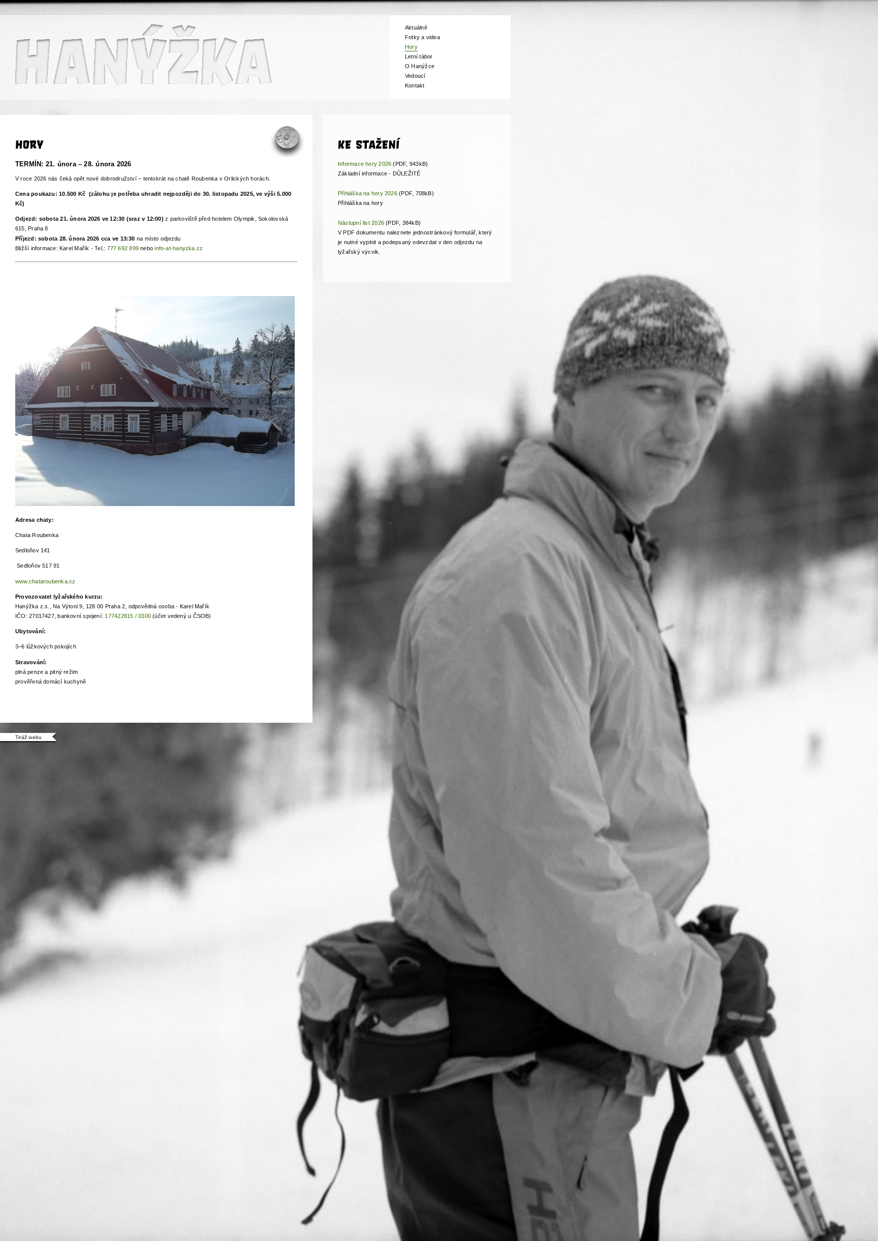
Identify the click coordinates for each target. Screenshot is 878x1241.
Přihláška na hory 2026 (367, 193)
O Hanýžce (419, 66)
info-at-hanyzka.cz (178, 248)
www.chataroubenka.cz (45, 581)
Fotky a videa (422, 37)
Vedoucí (415, 76)
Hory (411, 47)
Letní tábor (418, 56)
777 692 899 (123, 248)
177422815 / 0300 (128, 616)
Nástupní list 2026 (361, 223)
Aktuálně (416, 27)
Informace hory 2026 (364, 164)
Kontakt (415, 85)
